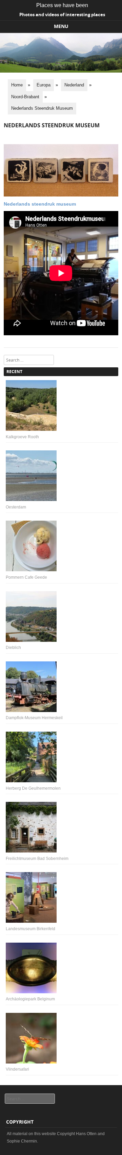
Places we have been (62, 5)
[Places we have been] (61, 71)
